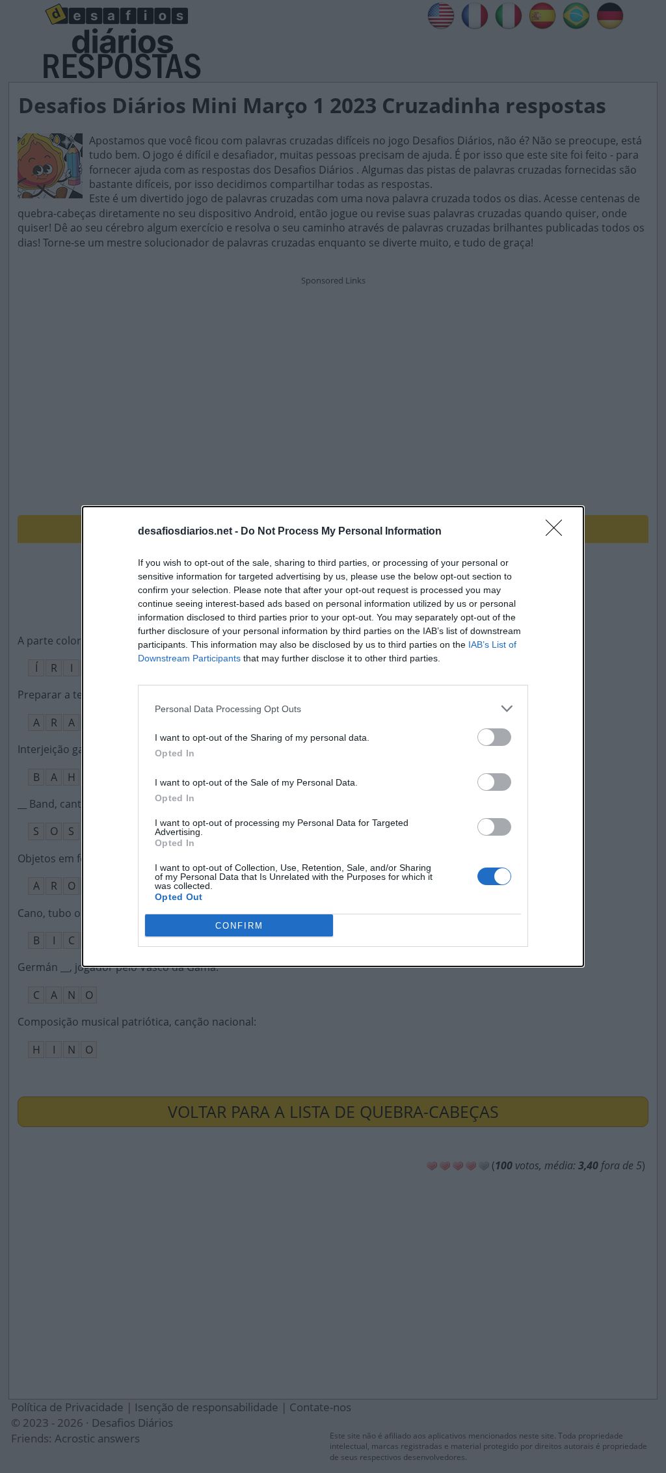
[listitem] (333, 708)
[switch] (494, 737)
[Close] (558, 532)
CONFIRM (239, 926)
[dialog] (333, 736)
